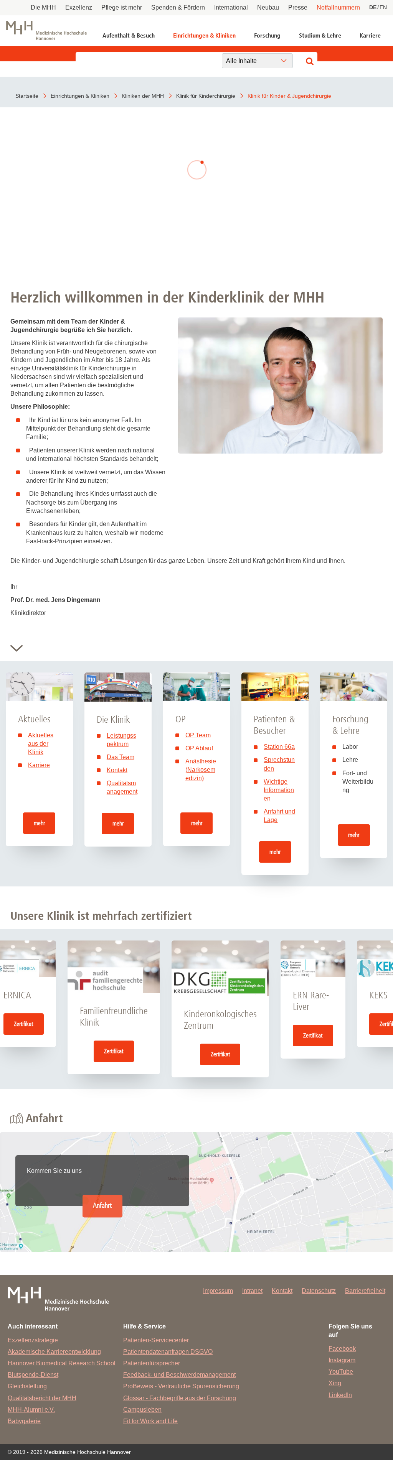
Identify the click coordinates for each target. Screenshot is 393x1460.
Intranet (252, 1290)
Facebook (342, 1348)
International (231, 7)
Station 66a (279, 746)
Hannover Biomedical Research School (62, 1363)
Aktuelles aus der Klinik (40, 743)
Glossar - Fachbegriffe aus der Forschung (179, 1398)
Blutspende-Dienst (33, 1374)
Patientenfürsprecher (151, 1363)
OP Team (198, 735)
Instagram (342, 1360)
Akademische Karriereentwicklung (54, 1351)
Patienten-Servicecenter (156, 1340)
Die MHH (43, 7)
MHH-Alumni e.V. (31, 1409)
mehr (39, 823)
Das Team (120, 757)
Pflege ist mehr (121, 7)
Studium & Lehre (320, 35)
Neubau (268, 7)
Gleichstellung (27, 1386)
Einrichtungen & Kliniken (204, 35)
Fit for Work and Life (150, 1421)
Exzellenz (78, 7)
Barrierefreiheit (365, 1290)
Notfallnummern (338, 7)
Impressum (218, 1290)
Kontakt (117, 770)
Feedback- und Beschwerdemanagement (179, 1374)
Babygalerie (24, 1421)
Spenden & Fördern (178, 7)
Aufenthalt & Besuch (128, 35)
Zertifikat (23, 1024)
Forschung (267, 35)
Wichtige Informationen (279, 790)
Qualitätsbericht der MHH (42, 1398)
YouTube (341, 1371)
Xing (335, 1383)
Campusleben (142, 1409)
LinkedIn (340, 1395)
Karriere (370, 35)
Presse (297, 7)
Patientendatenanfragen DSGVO (168, 1351)
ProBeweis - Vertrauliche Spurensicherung (181, 1386)
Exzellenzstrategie (33, 1340)
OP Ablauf (199, 748)
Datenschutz (319, 1290)
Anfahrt (102, 1206)
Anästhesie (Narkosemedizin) (200, 769)
